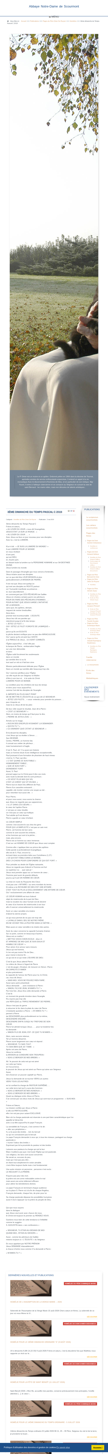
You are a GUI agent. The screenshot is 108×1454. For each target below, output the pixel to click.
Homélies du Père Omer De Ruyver (24, 519)
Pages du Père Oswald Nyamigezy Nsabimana (94, 641)
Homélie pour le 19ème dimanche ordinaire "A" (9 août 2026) (40, 1342)
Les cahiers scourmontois (91, 526)
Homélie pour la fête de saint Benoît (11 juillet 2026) (37, 1382)
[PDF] (74, 511)
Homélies (93, 584)
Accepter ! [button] (97, 1447)
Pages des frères (90, 534)
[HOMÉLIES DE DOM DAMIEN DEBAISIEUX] (30, 1328)
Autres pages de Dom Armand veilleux (95, 563)
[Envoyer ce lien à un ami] (71, 511)
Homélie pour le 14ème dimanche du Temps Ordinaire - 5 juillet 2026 (45, 1422)
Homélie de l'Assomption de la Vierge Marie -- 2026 (36, 1302)
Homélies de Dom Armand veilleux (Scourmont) (95, 568)
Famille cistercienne (91, 658)
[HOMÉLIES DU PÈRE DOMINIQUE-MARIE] (30, 1288)
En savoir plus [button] (63, 1447)
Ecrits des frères (90, 671)
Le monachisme (93, 665)
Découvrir (92, 1317)
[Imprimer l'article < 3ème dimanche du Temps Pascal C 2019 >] (69, 511)
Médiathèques (92, 678)
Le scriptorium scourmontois (92, 518)
